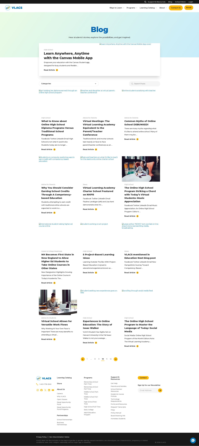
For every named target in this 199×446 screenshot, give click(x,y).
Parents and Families (118, 386)
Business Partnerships (62, 424)
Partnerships (62, 415)
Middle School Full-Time (91, 398)
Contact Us (176, 8)
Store (59, 384)
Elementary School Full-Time (91, 388)
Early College (89, 410)
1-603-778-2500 (45, 384)
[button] (193, 440)
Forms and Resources (119, 404)
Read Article (49, 70)
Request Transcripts (118, 407)
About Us (61, 389)
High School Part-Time (90, 403)
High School (48, 50)
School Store (180, 2)
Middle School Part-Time (91, 393)
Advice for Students (48, 318)
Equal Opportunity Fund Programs (64, 408)
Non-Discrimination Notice (59, 437)
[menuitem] (176, 7)
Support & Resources (156, 2)
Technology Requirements (116, 400)
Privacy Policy (41, 437)
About (162, 8)
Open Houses (62, 399)
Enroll (188, 8)
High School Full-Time (92, 407)
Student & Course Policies (117, 395)
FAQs (113, 410)
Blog (170, 2)
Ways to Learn (116, 8)
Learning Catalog (147, 8)
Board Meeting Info (118, 416)
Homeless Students (118, 419)
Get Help (114, 383)
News (85, 184)
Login (191, 2)
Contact (143, 378)
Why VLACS (61, 396)
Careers (60, 393)
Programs (131, 8)
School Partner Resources (116, 390)
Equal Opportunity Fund (64, 403)
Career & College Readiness (51, 251)
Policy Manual (116, 413)
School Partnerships (64, 420)
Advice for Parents (90, 118)
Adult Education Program (90, 414)
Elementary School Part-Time (91, 383)
